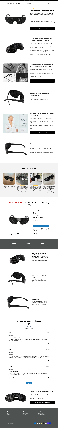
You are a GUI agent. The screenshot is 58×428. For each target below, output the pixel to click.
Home (8, 413)
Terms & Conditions (25, 415)
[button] (42, 233)
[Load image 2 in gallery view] (11, 234)
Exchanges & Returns (25, 414)
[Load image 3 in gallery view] (14, 234)
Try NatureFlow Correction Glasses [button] (42, 28)
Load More (29, 383)
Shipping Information (25, 413)
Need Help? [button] (40, 411)
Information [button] (25, 411)
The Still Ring (9, 414)
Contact (8, 415)
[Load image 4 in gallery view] (17, 234)
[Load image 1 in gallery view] (8, 234)
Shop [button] (8, 411)
